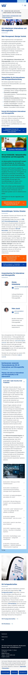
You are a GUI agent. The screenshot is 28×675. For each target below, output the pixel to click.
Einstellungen (5, 672)
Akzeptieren (23, 672)
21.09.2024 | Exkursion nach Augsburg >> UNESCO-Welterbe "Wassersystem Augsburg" (12, 545)
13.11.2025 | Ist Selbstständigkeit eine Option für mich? (12, 496)
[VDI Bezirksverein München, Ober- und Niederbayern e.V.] (4, 5)
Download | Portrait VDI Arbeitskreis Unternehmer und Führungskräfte (11, 130)
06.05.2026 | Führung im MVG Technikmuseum (11, 483)
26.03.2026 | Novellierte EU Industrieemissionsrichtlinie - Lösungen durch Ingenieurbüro (11, 489)
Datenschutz (5, 668)
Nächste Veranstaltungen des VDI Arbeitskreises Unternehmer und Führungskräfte (11, 258)
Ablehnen (14, 672)
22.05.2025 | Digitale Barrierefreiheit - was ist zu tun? (12, 517)
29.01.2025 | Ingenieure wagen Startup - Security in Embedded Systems (12, 530)
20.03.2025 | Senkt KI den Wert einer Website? (12, 523)
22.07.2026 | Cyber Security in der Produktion (12, 381)
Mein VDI (21, 1)
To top (3, 550)
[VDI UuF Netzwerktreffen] (14, 144)
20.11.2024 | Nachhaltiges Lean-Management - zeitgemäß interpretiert (12, 537)
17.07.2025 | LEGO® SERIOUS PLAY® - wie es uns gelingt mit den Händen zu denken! (13, 510)
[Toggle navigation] (25, 5)
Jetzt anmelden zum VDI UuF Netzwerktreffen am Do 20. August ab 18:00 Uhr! (12, 203)
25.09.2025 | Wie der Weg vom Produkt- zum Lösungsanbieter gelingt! (12, 503)
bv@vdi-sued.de (5, 656)
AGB (3, 639)
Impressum (23, 666)
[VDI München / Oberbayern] (2, 10)
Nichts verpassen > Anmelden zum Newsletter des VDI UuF (11, 264)
